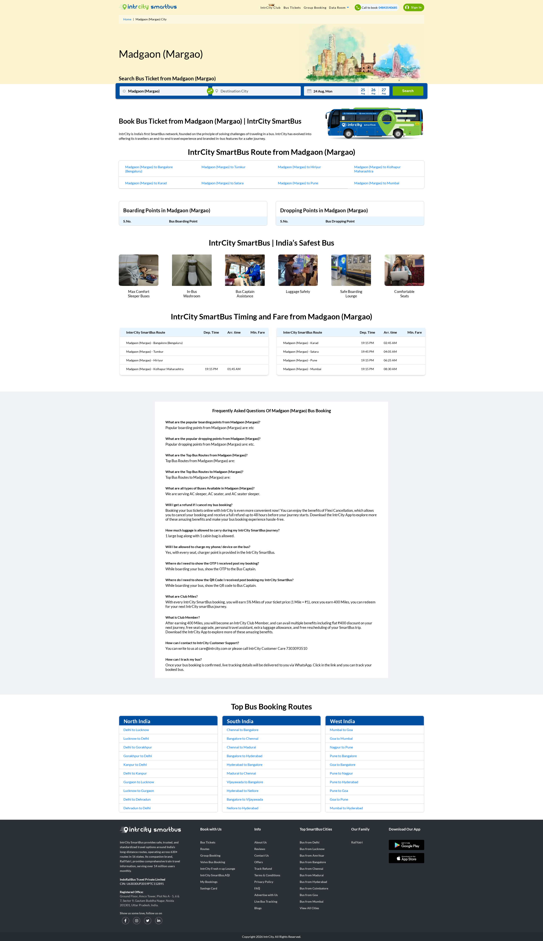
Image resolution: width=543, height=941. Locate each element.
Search (408, 91)
